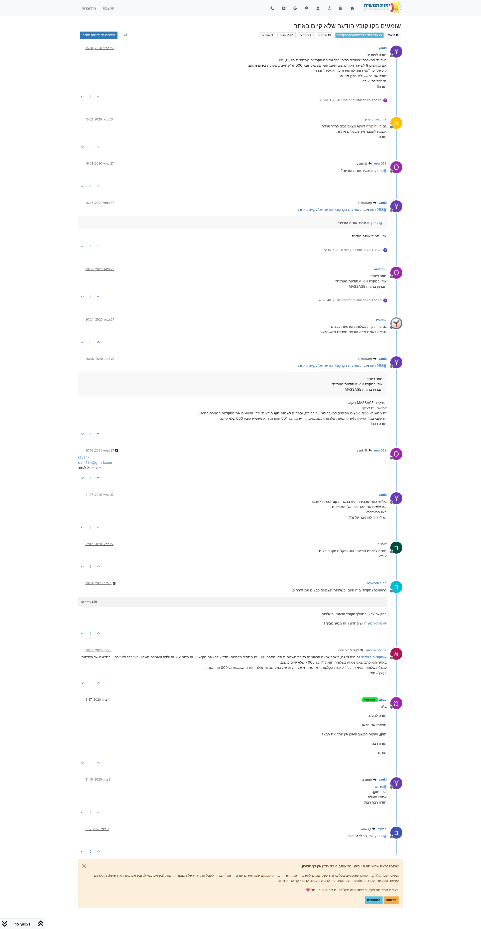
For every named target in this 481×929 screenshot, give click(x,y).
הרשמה (391, 900)
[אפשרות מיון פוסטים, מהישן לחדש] (126, 35)
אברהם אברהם (376, 650)
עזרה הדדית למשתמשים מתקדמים (358, 35)
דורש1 (382, 544)
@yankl (362, 164)
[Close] (84, 866)
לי (380, 326)
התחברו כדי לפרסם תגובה (98, 35)
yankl (383, 48)
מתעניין (381, 319)
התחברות (373, 900)
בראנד (382, 829)
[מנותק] (394, 323)
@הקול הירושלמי (349, 650)
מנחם (383, 699)
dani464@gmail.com (95, 462)
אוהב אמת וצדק (376, 119)
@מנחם (367, 780)
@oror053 (365, 203)
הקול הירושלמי (376, 583)
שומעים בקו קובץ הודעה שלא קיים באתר (329, 209)
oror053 (380, 163)
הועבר (392, 35)
